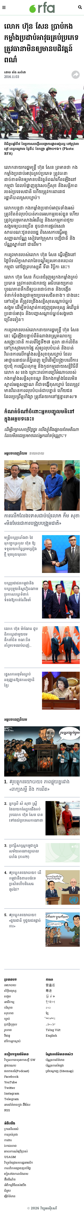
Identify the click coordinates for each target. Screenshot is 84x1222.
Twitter (9, 1088)
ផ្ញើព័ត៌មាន (9, 1196)
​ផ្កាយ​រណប (10, 1065)
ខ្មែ (47, 1013)
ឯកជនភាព (10, 1146)
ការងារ (8, 1140)
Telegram (11, 1099)
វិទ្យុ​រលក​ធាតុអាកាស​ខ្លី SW (19, 1060)
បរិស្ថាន (8, 1008)
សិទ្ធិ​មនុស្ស (10, 991)
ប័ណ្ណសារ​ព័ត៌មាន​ (55, 1060)
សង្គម (7, 996)
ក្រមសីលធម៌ (11, 1129)
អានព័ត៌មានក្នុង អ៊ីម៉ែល (17, 1105)
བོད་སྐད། (51, 1019)
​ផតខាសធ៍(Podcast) (16, 1071)
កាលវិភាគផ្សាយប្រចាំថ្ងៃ (17, 1168)
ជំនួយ (7, 1191)
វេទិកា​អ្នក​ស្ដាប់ (12, 1041)
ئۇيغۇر (51, 1024)
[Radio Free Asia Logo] (42, 7)
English (51, 1036)
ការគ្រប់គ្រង (11, 1135)
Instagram (11, 1093)
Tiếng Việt (53, 1030)
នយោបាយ (10, 985)
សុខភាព (9, 1013)
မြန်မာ (50, 996)
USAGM (10, 1157)
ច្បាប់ (7, 1019)
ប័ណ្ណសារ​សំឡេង (55, 1065)
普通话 (50, 985)
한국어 (50, 1002)
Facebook (11, 1077)
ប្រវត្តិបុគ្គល (10, 1024)
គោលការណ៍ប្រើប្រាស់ (16, 1151)
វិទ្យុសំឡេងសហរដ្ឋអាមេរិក (18, 1163)
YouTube (10, 1082)
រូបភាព (8, 1030)
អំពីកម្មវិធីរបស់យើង (15, 1185)
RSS (7, 1110)
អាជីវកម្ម (9, 1002)
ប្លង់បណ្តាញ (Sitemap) (60, 1071)
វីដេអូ (7, 1036)
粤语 (49, 991)
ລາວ (48, 1008)
